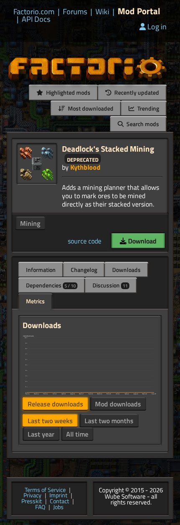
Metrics (35, 301)
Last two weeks (50, 421)
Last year (41, 434)
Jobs (58, 507)
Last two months (109, 421)
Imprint (58, 496)
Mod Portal (139, 11)
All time (77, 434)
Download (141, 241)
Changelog (84, 269)
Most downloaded (90, 108)
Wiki (102, 12)
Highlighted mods (67, 92)
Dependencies (51, 285)
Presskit (31, 501)
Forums (75, 12)
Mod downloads (118, 404)
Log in (157, 26)
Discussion (110, 285)
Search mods (142, 123)
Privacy (32, 496)
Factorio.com (33, 12)
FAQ (40, 507)
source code (84, 241)
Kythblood (85, 167)
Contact (59, 501)
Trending (147, 108)
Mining (30, 223)
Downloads (126, 269)
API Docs (36, 19)
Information (41, 269)
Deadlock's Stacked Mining (108, 148)
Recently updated (136, 92)
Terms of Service (45, 490)
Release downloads (55, 404)
